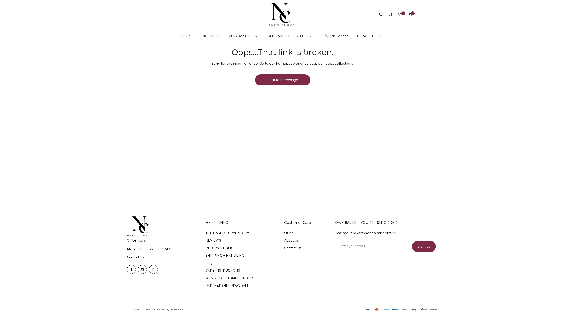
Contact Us (135, 257)
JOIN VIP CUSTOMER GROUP (229, 278)
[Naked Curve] (282, 14)
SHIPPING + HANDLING (224, 255)
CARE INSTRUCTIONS (222, 271)
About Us (291, 240)
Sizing (289, 233)
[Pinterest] (153, 269)
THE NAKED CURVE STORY (227, 233)
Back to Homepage (282, 80)
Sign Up (424, 246)
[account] (391, 14)
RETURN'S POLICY (220, 248)
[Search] (381, 14)
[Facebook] (131, 269)
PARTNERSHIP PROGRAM (226, 286)
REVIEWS (213, 240)
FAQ (208, 263)
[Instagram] (142, 269)
